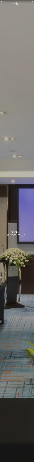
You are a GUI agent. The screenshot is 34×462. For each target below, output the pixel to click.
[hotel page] (16, 2)
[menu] (1, 1)
